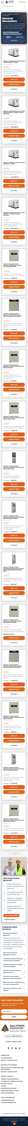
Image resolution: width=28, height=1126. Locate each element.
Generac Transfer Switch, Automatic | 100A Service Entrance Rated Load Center (13, 467)
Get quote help (7, 1110)
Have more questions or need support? (12, 989)
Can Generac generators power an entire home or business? (12, 960)
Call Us (13, 1036)
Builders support (8, 37)
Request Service (6, 1084)
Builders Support (10, 919)
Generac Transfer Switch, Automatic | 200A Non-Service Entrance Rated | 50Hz (12, 621)
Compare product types (9, 1107)
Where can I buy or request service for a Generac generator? (13, 983)
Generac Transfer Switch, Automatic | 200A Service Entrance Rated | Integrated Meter (13, 769)
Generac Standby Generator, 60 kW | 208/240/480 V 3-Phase (14, 61)
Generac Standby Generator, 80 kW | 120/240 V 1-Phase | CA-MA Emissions (14, 214)
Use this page (6, 1100)
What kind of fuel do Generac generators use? (12, 971)
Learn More (14, 89)
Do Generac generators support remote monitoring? (13, 965)
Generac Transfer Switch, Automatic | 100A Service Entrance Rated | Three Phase (13, 418)
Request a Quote (14, 84)
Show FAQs (6, 1114)
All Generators (6, 1058)
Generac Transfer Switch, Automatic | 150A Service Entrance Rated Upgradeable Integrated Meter (13, 569)
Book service (19, 37)
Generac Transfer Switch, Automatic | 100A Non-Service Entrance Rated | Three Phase (12, 315)
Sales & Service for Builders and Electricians (12, 1068)
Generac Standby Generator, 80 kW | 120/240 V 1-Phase (14, 163)
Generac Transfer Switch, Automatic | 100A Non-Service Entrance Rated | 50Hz (12, 265)
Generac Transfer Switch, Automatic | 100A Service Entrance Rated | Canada (13, 366)
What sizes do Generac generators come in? (10, 954)
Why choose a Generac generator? (10, 934)
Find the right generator (9, 1104)
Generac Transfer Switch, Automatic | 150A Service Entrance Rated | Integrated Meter (13, 517)
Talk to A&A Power (11, 915)
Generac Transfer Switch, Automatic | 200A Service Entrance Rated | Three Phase (13, 820)
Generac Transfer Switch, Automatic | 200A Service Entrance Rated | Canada (13, 717)
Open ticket (14, 40)
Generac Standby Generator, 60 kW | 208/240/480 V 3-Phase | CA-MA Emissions (14, 112)
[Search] (25, 6)
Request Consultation (13, 1041)
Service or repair (18, 1110)
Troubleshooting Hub (9, 1088)
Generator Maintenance (10, 1079)
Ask (14, 1122)
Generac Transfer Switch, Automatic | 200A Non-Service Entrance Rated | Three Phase (12, 666)
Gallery (3, 1086)
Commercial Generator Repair (12, 1081)
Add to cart (14, 79)
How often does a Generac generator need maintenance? (12, 977)
